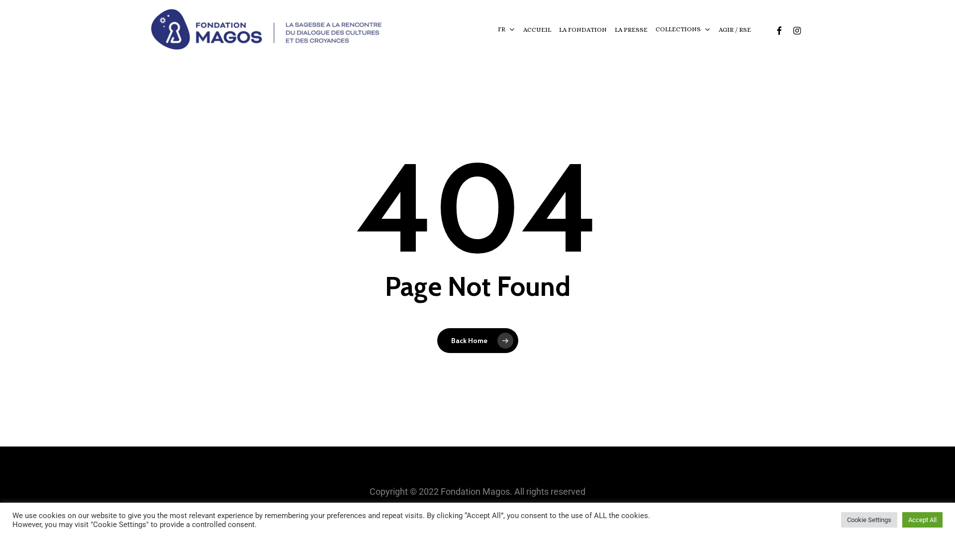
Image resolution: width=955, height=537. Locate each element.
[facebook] (779, 29)
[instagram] (797, 29)
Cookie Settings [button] (869, 520)
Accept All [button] (922, 520)
